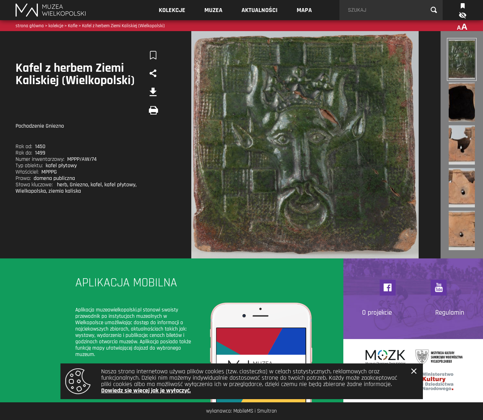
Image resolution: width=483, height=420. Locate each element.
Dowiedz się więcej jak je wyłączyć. (146, 390)
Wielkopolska (31, 191)
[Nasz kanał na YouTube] (439, 288)
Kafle (72, 26)
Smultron (267, 411)
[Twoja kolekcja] (463, 5)
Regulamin (449, 313)
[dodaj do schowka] (153, 55)
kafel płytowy (119, 184)
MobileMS (243, 411)
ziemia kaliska (64, 191)
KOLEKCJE (172, 10)
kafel (96, 184)
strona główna (30, 26)
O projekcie (377, 313)
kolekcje (55, 26)
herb (62, 184)
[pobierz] (153, 91)
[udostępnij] (153, 73)
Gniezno (79, 184)
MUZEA (213, 10)
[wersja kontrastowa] (462, 15)
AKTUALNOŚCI (260, 10)
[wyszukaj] (434, 10)
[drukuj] (153, 110)
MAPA (304, 10)
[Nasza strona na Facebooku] (388, 288)
